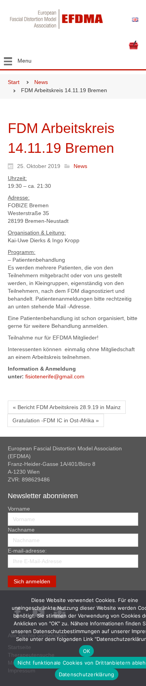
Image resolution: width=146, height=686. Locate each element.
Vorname (19, 509)
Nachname (21, 530)
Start (13, 82)
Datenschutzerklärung (86, 674)
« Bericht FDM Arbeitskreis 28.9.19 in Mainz (67, 407)
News (41, 82)
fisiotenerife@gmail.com (54, 376)
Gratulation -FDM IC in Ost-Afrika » (55, 420)
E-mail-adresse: (27, 551)
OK (86, 651)
